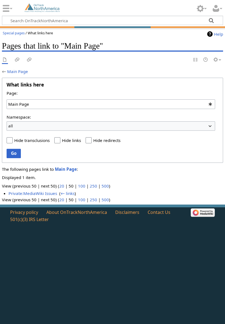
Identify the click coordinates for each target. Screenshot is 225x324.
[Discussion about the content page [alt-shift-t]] (17, 60)
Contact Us (159, 212)
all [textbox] (10, 126)
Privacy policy (24, 212)
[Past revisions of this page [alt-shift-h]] (206, 60)
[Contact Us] (29, 60)
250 (93, 186)
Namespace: (19, 117)
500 (105, 186)
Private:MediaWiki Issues (33, 193)
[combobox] (111, 104)
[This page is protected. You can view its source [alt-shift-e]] (196, 60)
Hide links (71, 140)
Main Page (17, 71)
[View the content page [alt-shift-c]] (5, 60)
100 (81, 186)
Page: (12, 93)
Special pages (14, 32)
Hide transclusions (32, 140)
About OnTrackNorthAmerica (76, 212)
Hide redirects (106, 140)
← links (68, 193)
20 (61, 186)
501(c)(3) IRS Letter (29, 219)
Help (218, 34)
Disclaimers (127, 212)
